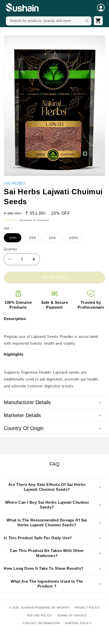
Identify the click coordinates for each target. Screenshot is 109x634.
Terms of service (72, 615)
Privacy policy (87, 607)
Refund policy (39, 615)
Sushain (27, 607)
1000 (73, 238)
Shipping (11, 220)
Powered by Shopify (52, 607)
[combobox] (49, 21)
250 (32, 238)
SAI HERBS (14, 183)
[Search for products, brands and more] (87, 21)
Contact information (41, 623)
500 (52, 238)
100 (12, 238)
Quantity (10, 249)
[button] (100, 7)
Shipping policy (78, 623)
